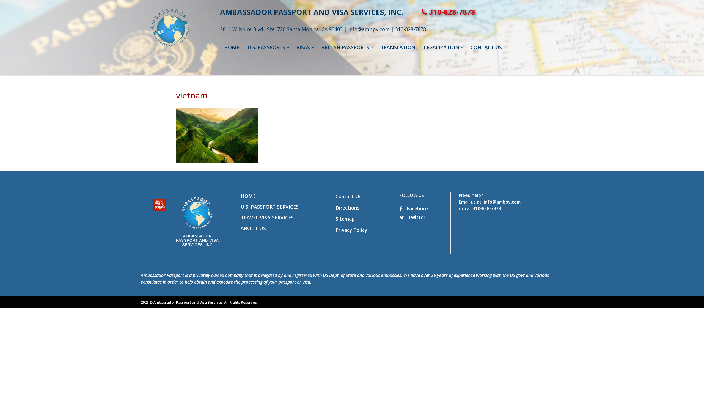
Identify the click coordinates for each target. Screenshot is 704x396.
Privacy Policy (351, 230)
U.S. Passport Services (270, 207)
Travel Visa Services (267, 217)
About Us (253, 228)
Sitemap (345, 218)
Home (248, 196)
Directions (347, 207)
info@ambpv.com (369, 29)
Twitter (416, 217)
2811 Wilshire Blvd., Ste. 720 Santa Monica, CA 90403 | (284, 29)
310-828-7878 (451, 12)
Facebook (417, 208)
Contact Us (349, 196)
